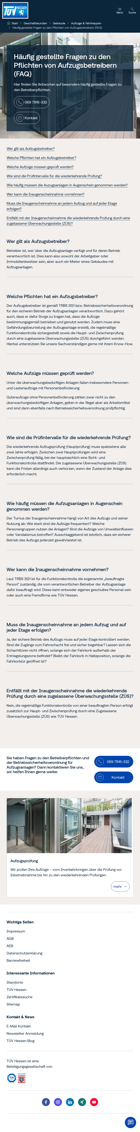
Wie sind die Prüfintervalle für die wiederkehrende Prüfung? (54, 176)
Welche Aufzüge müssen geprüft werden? (40, 167)
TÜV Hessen (16, 989)
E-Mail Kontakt (19, 1026)
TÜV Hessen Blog (20, 1041)
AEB (10, 946)
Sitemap (13, 1004)
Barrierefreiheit (18, 960)
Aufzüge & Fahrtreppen (86, 23)
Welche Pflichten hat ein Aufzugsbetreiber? (41, 158)
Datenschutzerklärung (24, 953)
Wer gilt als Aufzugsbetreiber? (31, 148)
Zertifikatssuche (19, 997)
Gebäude (59, 23)
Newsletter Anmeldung (25, 1033)
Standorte (15, 982)
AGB (10, 938)
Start (15, 23)
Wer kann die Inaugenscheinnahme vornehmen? (45, 194)
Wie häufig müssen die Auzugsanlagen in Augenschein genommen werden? (67, 185)
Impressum (16, 931)
